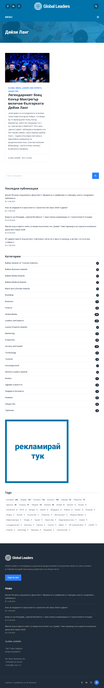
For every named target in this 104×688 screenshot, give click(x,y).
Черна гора (50, 520)
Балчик (21, 515)
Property (10, 530)
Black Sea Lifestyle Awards (17, 288)
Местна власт (61, 515)
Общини (36, 505)
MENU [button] (8, 17)
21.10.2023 (28, 158)
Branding (9, 295)
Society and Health (14, 346)
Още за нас (13, 577)
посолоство (33, 515)
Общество (13, 91)
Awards (44, 510)
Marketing (10, 333)
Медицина (56, 510)
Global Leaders (14, 158)
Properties (10, 339)
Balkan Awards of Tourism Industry (21, 263)
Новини (9, 397)
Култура (33, 510)
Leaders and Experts (31, 88)
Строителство (63, 530)
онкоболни (11, 510)
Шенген (71, 505)
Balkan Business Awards (16, 269)
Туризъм (9, 410)
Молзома (29, 525)
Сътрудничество (14, 525)
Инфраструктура (13, 520)
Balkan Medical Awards (15, 282)
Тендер (28, 520)
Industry (41, 525)
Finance (8, 307)
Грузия (38, 520)
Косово (82, 505)
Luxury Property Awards (16, 327)
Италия (60, 505)
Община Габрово (78, 515)
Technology (10, 352)
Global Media (14, 88)
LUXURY (92, 525)
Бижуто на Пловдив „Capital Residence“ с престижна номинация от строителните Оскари (48, 217)
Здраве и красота (13, 384)
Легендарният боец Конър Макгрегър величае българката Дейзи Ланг (26, 101)
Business (9, 301)
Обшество (79, 500)
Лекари (10, 515)
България (12, 500)
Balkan (62, 525)
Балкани (49, 505)
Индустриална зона (67, 520)
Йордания (49, 530)
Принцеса (36, 530)
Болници (90, 510)
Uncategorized (12, 365)
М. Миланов (31, 682)
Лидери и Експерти (14, 391)
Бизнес (8, 378)
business (52, 500)
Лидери (25, 500)
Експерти (39, 500)
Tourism (9, 359)
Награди (66, 500)
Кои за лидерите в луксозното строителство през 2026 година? (36, 207)
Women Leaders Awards (16, 371)
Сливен (83, 520)
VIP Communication (77, 525)
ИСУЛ (23, 510)
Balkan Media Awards (15, 275)
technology (23, 530)
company (24, 505)
